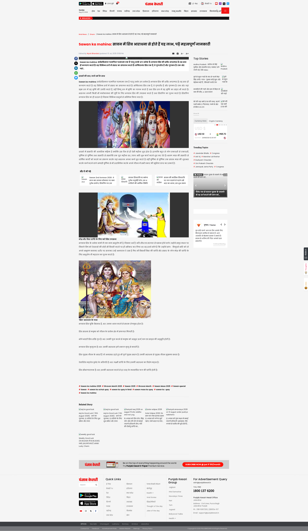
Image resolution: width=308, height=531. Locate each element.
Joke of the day (153, 511)
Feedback (95, 529)
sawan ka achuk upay (98, 389)
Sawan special (178, 386)
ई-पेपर (108, 484)
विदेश (108, 497)
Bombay (125, 524)
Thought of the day (155, 506)
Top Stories (200, 58)
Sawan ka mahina (87, 393)
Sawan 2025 (129, 386)
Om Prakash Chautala (203, 163)
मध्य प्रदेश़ (165, 11)
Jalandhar (145, 524)
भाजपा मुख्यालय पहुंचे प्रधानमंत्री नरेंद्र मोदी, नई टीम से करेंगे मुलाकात (195, 18)
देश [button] (98, 11)
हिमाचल (129, 484)
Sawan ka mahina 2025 (90, 386)
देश (107, 493)
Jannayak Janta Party (203, 167)
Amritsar (135, 524)
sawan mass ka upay (142, 389)
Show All (196, 113)
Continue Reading (219, 244)
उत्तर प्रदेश (136, 11)
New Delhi (93, 524)
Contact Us (85, 529)
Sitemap (136, 529)
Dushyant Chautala (202, 160)
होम (93, 11)
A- (182, 53)
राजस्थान (129, 506)
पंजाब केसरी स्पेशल (153, 484)
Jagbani (172, 487)
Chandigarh (104, 524)
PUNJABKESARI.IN (207, 529)
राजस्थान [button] (203, 11)
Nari (170, 501)
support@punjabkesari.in (209, 513)
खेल (127, 515)
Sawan (83, 389)
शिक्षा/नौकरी (151, 502)
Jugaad (172, 509)
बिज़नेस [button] (213, 11)
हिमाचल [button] (146, 11)
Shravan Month (143, 386)
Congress (215, 153)
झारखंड (194, 11)
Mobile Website (124, 529)
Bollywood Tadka (176, 514)
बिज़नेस (129, 511)
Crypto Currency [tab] (216, 121)
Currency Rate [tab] (200, 121)
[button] (196, 185)
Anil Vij (196, 157)
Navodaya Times (176, 496)
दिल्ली (112, 11)
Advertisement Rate (109, 529)
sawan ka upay (162, 389)
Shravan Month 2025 (112, 386)
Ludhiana (115, 524)
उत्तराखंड (129, 502)
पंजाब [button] (119, 11)
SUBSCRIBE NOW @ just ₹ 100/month (202, 464)
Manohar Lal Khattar (210, 157)
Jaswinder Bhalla (201, 153)
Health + (150, 493)
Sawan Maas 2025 (161, 386)
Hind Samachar (175, 492)
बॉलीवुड (149, 488)
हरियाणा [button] (155, 11)
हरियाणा (129, 488)
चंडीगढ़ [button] (127, 11)
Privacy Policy (147, 529)
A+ (187, 53)
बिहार (186, 11)
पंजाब (108, 506)
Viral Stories (151, 497)
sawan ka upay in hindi (121, 389)
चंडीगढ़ (108, 511)
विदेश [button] (105, 11)
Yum (170, 505)
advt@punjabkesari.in (202, 482)
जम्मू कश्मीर (176, 11)
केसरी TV (109, 488)
